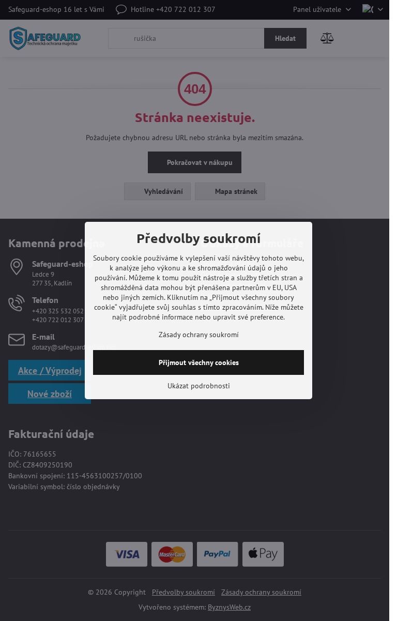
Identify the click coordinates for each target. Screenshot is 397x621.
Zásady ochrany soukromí (199, 334)
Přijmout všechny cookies (199, 362)
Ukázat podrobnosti (198, 385)
